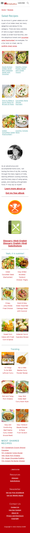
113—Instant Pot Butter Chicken (13, 461)
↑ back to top (15, 469)
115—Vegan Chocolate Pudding (13, 458)
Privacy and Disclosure (15, 516)
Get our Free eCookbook (15, 493)
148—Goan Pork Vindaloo (11, 455)
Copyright (15, 519)
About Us (15, 513)
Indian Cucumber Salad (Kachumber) (8, 132)
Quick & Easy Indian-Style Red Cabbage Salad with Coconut (7, 70)
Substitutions (15, 246)
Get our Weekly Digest (15, 495)
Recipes (10, 10)
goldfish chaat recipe (9, 46)
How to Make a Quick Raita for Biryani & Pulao (8, 102)
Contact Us (15, 507)
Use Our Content (15, 510)
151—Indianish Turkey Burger (12, 453)
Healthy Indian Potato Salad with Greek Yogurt (21, 69)
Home (4, 10)
